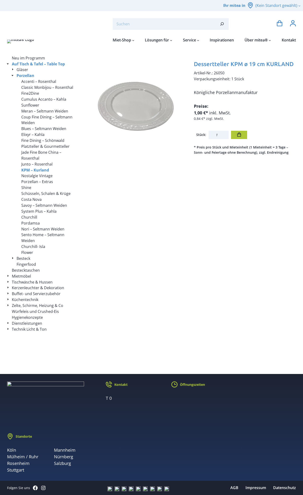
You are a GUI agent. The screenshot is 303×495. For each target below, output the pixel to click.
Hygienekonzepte (27, 317)
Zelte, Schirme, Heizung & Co (37, 305)
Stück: (201, 134)
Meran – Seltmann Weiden (44, 111)
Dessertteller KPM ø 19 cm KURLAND (244, 64)
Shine (26, 187)
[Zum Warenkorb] (279, 24)
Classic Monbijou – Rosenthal (47, 87)
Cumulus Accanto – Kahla (43, 99)
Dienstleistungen (27, 323)
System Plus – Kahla (39, 211)
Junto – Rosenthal (37, 164)
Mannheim (65, 450)
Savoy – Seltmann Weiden (44, 205)
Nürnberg (63, 456)
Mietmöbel (21, 276)
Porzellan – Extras (37, 181)
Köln (11, 450)
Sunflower (30, 105)
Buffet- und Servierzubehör (36, 293)
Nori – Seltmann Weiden (42, 229)
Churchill (29, 217)
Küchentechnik (25, 299)
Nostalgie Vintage (37, 175)
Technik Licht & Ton (29, 329)
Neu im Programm (28, 58)
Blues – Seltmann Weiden (43, 128)
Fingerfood (26, 264)
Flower (27, 252)
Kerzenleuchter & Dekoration (38, 287)
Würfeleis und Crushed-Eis (35, 311)
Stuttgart (15, 470)
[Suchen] (222, 24)
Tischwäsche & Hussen (32, 282)
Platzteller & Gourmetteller (45, 146)
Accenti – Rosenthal (38, 81)
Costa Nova (31, 199)
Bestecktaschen (26, 270)
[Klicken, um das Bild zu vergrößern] (136, 106)
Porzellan (25, 75)
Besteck (23, 258)
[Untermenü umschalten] (8, 63)
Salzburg (62, 463)
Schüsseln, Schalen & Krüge (46, 193)
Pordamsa (30, 223)
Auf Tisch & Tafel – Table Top (38, 64)
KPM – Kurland (35, 170)
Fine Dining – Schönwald (42, 140)
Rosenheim (18, 463)
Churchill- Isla (33, 246)
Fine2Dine (30, 93)
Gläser (22, 69)
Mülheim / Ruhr (22, 456)
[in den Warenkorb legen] (239, 135)
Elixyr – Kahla (33, 134)
